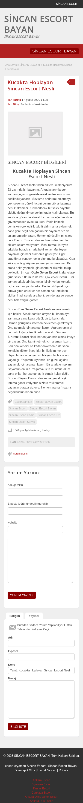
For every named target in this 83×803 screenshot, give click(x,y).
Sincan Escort (17, 408)
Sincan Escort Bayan (43, 408)
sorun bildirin (20, 453)
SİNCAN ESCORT (30, 64)
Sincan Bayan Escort (49, 401)
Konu (11, 664)
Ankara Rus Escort (41, 801)
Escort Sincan (23, 401)
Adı (10, 637)
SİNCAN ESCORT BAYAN (38, 24)
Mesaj (12, 678)
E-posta (13, 651)
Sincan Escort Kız (49, 415)
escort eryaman (15, 766)
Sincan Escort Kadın (21, 415)
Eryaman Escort (41, 784)
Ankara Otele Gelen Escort (41, 796)
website (12, 522)
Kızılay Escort (41, 788)
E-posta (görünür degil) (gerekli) (28, 503)
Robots (63, 770)
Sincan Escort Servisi (22, 421)
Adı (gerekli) (15, 485)
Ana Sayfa (11, 64)
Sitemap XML (24, 770)
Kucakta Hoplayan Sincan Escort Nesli (31, 85)
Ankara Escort (41, 780)
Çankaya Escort (41, 792)
